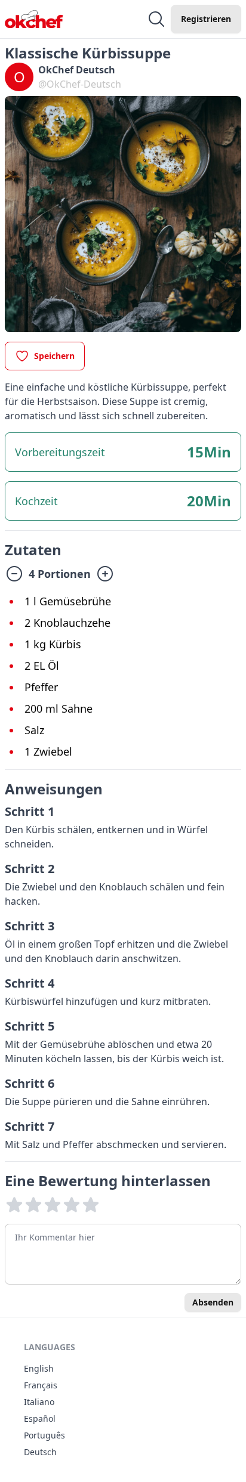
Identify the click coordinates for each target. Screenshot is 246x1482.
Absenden (212, 1302)
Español (40, 1418)
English (39, 1368)
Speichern (54, 355)
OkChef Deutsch (76, 69)
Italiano (39, 1401)
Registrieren (206, 18)
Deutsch (40, 1452)
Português (44, 1435)
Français (40, 1385)
